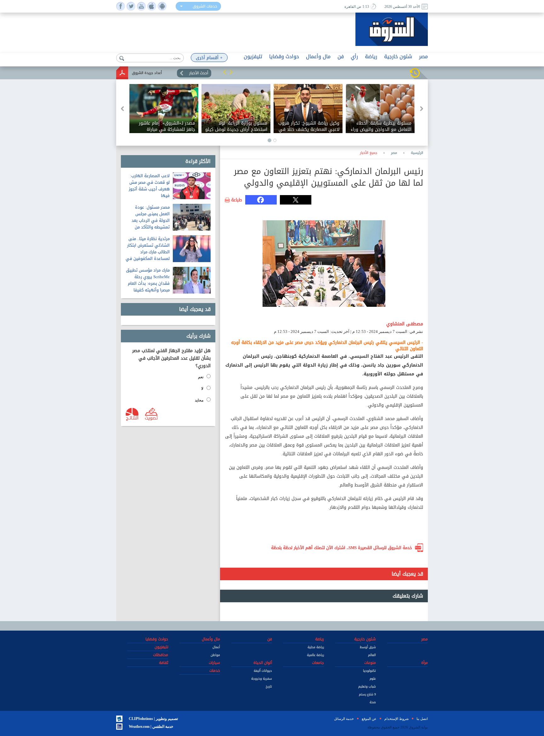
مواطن (215, 655)
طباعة (236, 200)
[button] (224, 72)
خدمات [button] (214, 670)
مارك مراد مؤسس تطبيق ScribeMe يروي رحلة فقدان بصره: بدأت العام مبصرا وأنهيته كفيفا (148, 280)
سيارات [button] (214, 662)
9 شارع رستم (367, 694)
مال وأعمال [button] (318, 56)
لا (202, 388)
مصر (394, 152)
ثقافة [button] (163, 662)
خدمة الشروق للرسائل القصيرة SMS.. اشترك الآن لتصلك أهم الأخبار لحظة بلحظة (341, 548)
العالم (372, 655)
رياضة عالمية (315, 655)
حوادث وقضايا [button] (284, 56)
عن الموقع (369, 719)
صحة (373, 702)
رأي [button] (354, 56)
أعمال (216, 647)
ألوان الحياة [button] (262, 662)
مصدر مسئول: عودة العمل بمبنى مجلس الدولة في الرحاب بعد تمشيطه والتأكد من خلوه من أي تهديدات (151, 220)
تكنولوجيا (369, 671)
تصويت (151, 417)
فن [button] (340, 56)
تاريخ (269, 686)
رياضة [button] (371, 56)
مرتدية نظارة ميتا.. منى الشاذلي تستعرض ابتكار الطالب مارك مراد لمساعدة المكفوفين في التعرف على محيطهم (148, 252)
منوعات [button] (370, 662)
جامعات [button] (318, 662)
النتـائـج (132, 417)
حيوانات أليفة (263, 671)
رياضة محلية (316, 647)
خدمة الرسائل (344, 719)
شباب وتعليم (367, 686)
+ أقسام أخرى (209, 57)
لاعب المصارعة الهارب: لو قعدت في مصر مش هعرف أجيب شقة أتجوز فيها (149, 185)
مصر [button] (423, 56)
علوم (373, 679)
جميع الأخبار (368, 152)
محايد (199, 400)
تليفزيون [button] (253, 56)
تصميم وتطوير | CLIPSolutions (153, 718)
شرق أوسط (368, 647)
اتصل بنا (422, 719)
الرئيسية (417, 152)
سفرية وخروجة (261, 679)
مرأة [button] (424, 662)
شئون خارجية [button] (398, 56)
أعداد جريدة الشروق (147, 73)
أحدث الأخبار (198, 73)
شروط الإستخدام (396, 719)
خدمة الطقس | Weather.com (151, 726)
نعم (200, 377)
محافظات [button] (160, 654)
